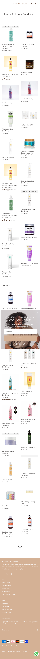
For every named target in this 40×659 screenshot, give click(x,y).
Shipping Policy (7, 609)
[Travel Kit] (10, 495)
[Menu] (3, 4)
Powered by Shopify (21, 651)
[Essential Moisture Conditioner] (29, 519)
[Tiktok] (24, 344)
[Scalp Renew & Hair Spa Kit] (29, 352)
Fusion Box (5, 588)
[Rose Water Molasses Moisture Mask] (29, 409)
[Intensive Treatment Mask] (29, 253)
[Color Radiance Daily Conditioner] (29, 170)
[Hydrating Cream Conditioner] (10, 354)
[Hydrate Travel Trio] (29, 114)
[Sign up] (37, 630)
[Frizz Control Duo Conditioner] (10, 118)
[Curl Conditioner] (10, 469)
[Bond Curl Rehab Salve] (10, 298)
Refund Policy (6, 612)
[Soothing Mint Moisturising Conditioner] (10, 203)
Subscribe (20, 338)
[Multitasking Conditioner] (29, 226)
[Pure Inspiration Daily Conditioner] (29, 198)
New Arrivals (6, 583)
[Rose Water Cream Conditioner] (10, 413)
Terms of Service (15, 646)
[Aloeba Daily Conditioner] (10, 64)
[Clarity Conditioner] (10, 146)
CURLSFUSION (11, 651)
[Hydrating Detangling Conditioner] (29, 463)
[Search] (32, 4)
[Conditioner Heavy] (29, 88)
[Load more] (20, 546)
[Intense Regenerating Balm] (29, 491)
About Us (5, 604)
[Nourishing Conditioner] (29, 298)
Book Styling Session (9, 594)
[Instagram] (20, 344)
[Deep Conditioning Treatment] (29, 380)
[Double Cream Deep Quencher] (29, 34)
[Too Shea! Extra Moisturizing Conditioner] (10, 172)
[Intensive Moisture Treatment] (10, 441)
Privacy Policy (6, 646)
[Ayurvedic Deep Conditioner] (10, 261)
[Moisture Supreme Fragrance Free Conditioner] (10, 34)
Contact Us (5, 606)
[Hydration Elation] (29, 62)
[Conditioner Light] (10, 92)
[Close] (37, 313)
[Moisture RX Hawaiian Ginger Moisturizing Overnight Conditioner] (29, 140)
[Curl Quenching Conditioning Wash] (10, 521)
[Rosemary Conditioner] (29, 437)
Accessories (6, 591)
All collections (6, 586)
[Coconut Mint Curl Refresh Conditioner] (10, 382)
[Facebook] (16, 344)
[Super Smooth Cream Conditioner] (10, 233)
